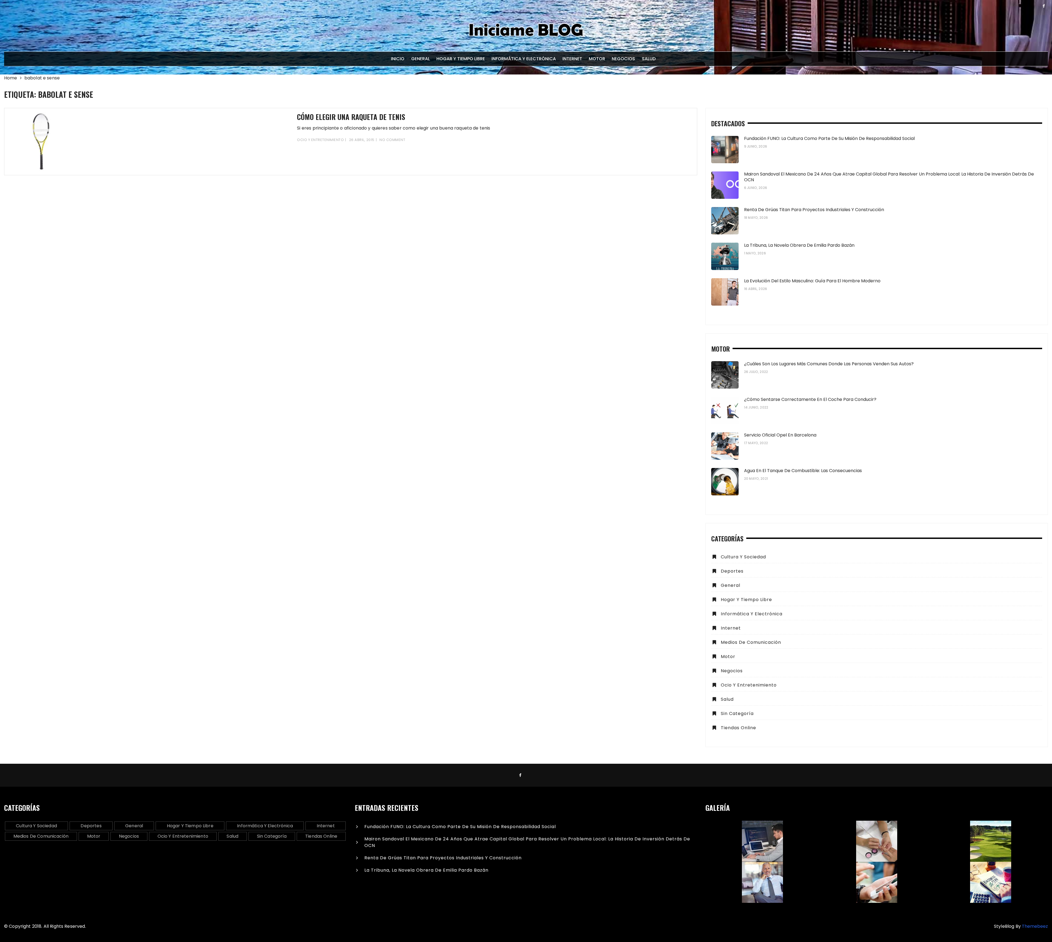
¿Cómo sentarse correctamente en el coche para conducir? (810, 399)
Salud (649, 59)
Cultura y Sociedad (743, 557)
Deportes (732, 571)
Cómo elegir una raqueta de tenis (351, 116)
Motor (597, 59)
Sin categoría (737, 713)
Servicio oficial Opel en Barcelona (780, 435)
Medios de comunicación (751, 642)
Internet (572, 59)
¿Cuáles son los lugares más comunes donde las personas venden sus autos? (829, 364)
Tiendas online (738, 728)
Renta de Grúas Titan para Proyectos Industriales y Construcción (814, 209)
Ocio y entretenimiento (320, 139)
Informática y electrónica (523, 59)
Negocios (623, 59)
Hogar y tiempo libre (460, 59)
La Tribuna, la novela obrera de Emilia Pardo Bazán (799, 245)
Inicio (397, 59)
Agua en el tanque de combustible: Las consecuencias (803, 470)
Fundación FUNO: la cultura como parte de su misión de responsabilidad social (829, 138)
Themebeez (1035, 926)
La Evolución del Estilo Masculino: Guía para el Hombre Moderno (812, 281)
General (420, 59)
